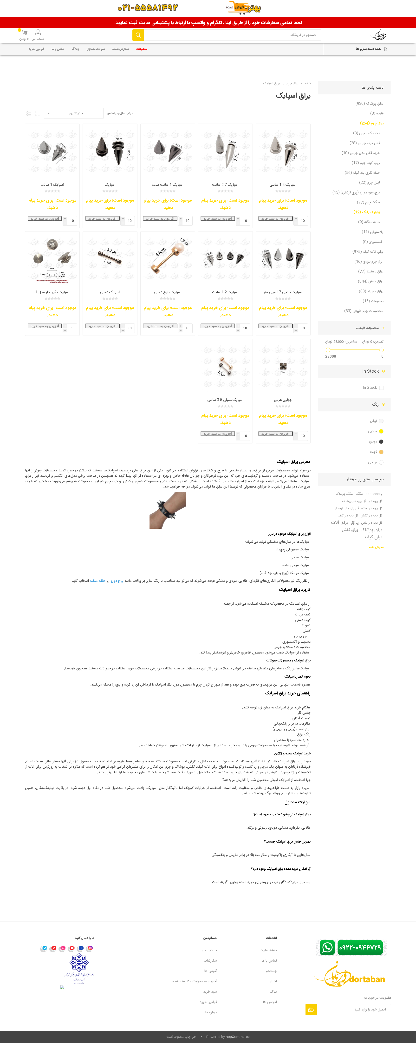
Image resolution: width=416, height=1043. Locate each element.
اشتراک (311, 1009)
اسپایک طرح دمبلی (168, 292)
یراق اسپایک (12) (366, 212)
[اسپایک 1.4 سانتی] (283, 151)
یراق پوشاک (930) (370, 104)
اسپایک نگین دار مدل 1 (52, 292)
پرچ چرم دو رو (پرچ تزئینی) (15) (356, 193)
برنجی (372, 462)
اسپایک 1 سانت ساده (167, 185)
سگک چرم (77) (368, 202)
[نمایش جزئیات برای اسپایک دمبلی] (110, 258)
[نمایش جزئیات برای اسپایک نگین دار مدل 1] (52, 258)
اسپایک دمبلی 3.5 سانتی (225, 400)
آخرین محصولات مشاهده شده (194, 981)
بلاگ (273, 992)
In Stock (370, 388)
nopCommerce (238, 1037)
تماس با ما (269, 961)
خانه (308, 83)
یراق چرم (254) (372, 123)
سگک (359, 494)
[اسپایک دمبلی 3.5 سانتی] (225, 366)
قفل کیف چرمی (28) (365, 143)
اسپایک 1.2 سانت (225, 292)
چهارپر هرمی (283, 400)
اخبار (273, 981)
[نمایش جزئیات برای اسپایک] (110, 151)
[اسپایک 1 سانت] (168, 151)
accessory (374, 494)
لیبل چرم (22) (369, 183)
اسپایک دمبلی (110, 292)
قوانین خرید (208, 1002)
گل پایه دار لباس (371, 523)
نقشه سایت (268, 950)
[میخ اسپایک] (52, 151)
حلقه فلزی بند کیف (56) (362, 173)
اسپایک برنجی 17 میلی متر (283, 292)
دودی (373, 442)
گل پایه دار (375, 501)
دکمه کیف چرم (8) (366, 133)
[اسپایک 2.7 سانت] (225, 151)
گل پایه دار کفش (371, 515)
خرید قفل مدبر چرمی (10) (361, 153)
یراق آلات (339, 523)
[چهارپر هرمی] (283, 366)
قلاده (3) (377, 114)
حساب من (38, 39)
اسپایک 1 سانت (52, 185)
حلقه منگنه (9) (369, 222)
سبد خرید (210, 992)
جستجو (138, 35)
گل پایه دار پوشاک (354, 501)
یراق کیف (373, 537)
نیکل (373, 421)
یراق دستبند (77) (371, 272)
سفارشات (210, 961)
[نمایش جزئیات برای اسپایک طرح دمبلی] (168, 258)
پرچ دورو (117, 581)
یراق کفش (350, 530)
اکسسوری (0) (373, 242)
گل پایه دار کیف (348, 515)
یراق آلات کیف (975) (368, 252)
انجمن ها (270, 1002)
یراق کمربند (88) (371, 291)
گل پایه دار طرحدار (347, 508)
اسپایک (110, 185)
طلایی (372, 431)
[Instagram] (89, 948)
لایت (373, 452)
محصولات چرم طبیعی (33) (364, 311)
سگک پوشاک (344, 494)
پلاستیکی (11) (373, 232)
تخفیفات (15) (373, 301)
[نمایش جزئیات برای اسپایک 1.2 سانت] (225, 258)
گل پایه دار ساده (371, 508)
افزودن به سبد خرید (275, 218)
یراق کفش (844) (371, 281)
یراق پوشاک (371, 530)
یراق (355, 523)
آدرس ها (210, 971)
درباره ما (211, 1013)
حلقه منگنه (97, 581)
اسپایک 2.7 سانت (225, 185)
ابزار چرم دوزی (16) (369, 262)
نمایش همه (376, 547)
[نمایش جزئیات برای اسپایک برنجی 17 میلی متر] (283, 258)
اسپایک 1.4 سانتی (283, 185)
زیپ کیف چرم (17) (366, 163)
